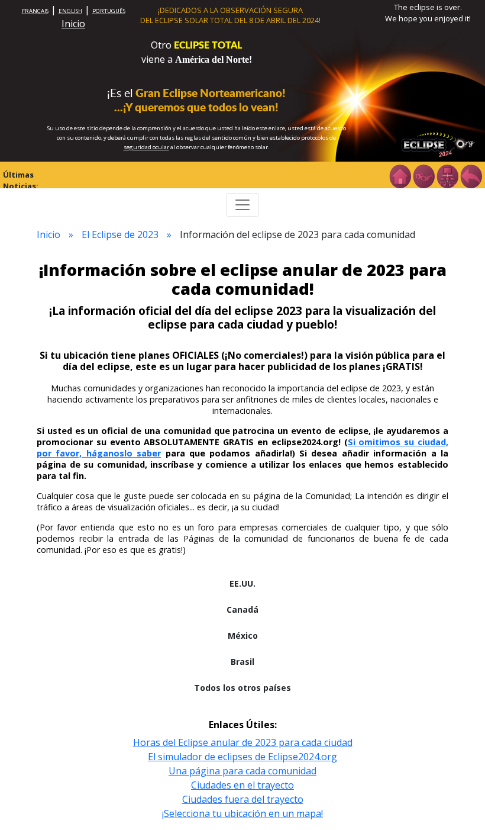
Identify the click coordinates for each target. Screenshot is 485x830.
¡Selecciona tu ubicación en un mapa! (242, 813)
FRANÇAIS (35, 11)
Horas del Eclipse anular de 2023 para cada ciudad (243, 742)
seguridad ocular (146, 147)
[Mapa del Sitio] (447, 175)
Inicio (73, 23)
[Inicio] (400, 175)
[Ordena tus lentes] (423, 175)
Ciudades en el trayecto (242, 785)
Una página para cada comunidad (242, 770)
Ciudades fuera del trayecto (242, 799)
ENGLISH (70, 11)
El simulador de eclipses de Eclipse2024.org (242, 756)
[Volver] (471, 175)
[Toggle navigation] (242, 205)
